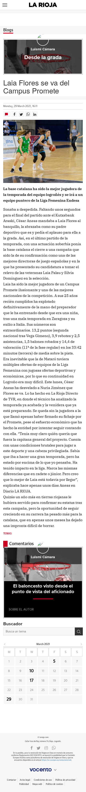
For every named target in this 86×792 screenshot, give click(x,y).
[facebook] (31, 747)
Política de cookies (54, 784)
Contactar (11, 780)
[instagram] (46, 747)
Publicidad (24, 784)
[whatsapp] (54, 747)
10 (31, 671)
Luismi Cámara (43, 49)
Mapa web (37, 784)
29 (9, 699)
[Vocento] (43, 769)
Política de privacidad (65, 780)
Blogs (8, 30)
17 (31, 681)
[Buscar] (79, 631)
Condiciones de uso (43, 780)
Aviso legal (25, 780)
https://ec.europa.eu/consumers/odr (56, 760)
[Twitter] (38, 747)
